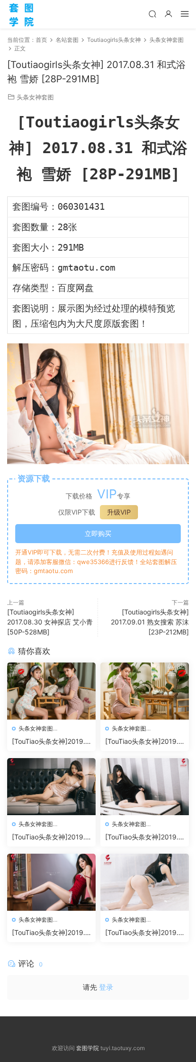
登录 (106, 987)
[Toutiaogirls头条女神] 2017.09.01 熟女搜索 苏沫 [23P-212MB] (150, 622)
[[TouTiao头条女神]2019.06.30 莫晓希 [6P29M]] (51, 691)
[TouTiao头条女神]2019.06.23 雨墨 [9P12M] (50, 837)
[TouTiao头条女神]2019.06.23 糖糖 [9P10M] (144, 837)
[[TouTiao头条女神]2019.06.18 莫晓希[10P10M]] (51, 882)
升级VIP (119, 512)
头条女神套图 (35, 97)
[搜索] (152, 13)
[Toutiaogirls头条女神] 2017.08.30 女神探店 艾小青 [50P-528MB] (50, 622)
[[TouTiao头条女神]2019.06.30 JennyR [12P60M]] (144, 691)
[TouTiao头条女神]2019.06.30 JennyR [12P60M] (144, 741)
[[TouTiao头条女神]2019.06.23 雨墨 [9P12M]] (51, 786)
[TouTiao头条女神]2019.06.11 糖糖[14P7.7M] (144, 932)
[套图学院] (21, 14)
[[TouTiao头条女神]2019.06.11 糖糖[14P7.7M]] (144, 882)
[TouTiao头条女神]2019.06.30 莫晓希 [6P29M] (50, 741)
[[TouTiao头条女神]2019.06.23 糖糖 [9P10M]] (144, 786)
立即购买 (98, 533)
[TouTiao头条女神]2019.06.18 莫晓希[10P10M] (50, 932)
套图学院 (87, 1048)
